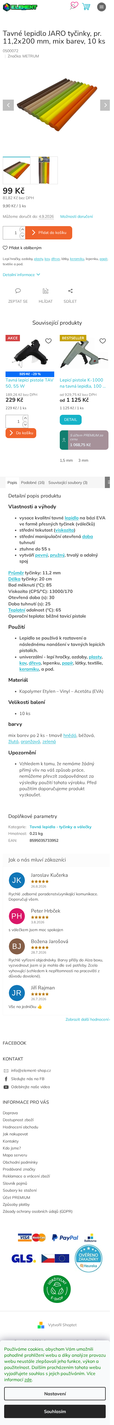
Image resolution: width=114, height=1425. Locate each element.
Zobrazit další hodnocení (87, 1019)
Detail (70, 419)
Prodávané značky (19, 1169)
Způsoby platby (16, 1204)
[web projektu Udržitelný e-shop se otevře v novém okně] (57, 1288)
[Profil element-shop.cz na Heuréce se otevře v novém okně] (88, 1257)
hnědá (69, 735)
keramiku (77, 259)
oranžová (30, 741)
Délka (14, 579)
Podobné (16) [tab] (33, 482)
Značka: (23, 56)
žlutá (13, 741)
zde (28, 1379)
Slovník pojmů (15, 1183)
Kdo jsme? (12, 1148)
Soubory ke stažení (20, 1190)
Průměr (16, 572)
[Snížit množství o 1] (22, 236)
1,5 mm (66, 460)
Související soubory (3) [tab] (67, 482)
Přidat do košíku (52, 232)
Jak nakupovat (15, 1133)
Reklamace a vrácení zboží (26, 1176)
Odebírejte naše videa (30, 1086)
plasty (38, 259)
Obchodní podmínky (20, 1162)
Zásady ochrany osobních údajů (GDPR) (37, 1211)
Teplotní (16, 610)
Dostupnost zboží (18, 1119)
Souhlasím (55, 1411)
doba (87, 536)
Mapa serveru (15, 1155)
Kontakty (11, 1141)
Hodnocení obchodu (20, 1127)
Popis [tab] (12, 482)
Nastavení (55, 1393)
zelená (49, 741)
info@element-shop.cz (31, 1070)
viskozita (64, 530)
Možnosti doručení (76, 216)
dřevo (55, 259)
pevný (41, 555)
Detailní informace (19, 274)
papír (103, 259)
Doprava (10, 1112)
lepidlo (72, 518)
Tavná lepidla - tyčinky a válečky (61, 826)
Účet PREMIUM (16, 1197)
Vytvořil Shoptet (62, 1324)
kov (47, 259)
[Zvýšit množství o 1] (22, 229)
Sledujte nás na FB (28, 1078)
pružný (57, 555)
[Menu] (101, 6)
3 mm (83, 460)
